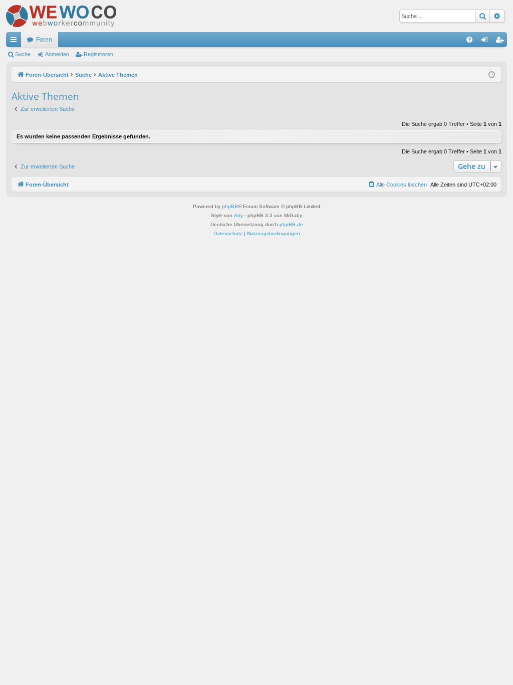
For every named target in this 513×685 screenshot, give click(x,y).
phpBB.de (291, 224)
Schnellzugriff (15, 41)
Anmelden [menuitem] (486, 41)
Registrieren (98, 54)
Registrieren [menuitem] (501, 41)
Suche (23, 54)
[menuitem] (469, 39)
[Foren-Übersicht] (61, 16)
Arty (238, 215)
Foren (44, 39)
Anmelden (57, 54)
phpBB (230, 206)
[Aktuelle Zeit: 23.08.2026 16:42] (491, 75)
